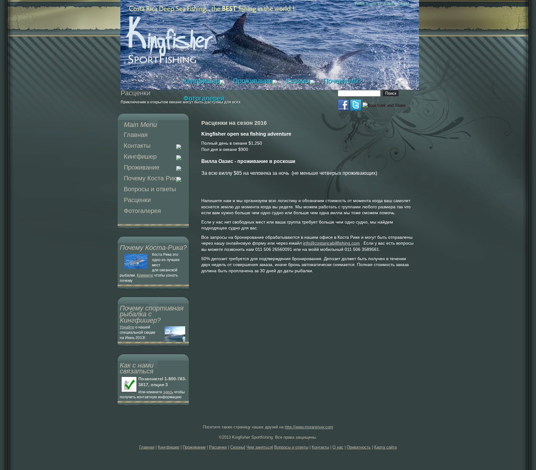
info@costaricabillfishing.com (331, 243)
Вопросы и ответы (150, 189)
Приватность (359, 447)
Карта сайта (385, 447)
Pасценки (137, 200)
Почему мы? (342, 81)
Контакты (137, 145)
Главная (136, 134)
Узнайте (127, 327)
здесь (168, 392)
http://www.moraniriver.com (309, 427)
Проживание (141, 167)
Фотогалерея (142, 210)
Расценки (218, 447)
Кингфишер (140, 156)
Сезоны (298, 81)
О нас (338, 447)
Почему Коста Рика (151, 178)
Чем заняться (259, 447)
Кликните (145, 275)
